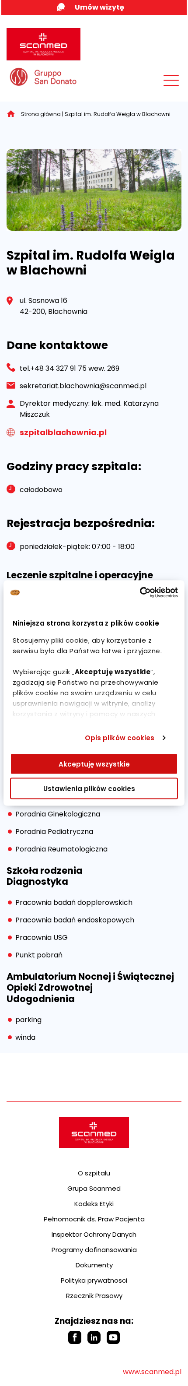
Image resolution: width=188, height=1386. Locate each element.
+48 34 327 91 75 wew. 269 (74, 368)
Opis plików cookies (120, 737)
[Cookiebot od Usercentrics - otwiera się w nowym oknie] (139, 592)
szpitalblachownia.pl (63, 432)
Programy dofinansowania (94, 1249)
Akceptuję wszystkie (94, 763)
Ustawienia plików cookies (89, 788)
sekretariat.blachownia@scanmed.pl (83, 386)
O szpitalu (94, 1173)
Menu (152, 82)
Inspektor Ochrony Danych (94, 1234)
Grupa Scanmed (94, 1188)
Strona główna (41, 114)
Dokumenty (94, 1265)
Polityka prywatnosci (94, 1280)
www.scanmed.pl (152, 1372)
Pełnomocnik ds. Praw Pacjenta (94, 1219)
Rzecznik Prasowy (94, 1295)
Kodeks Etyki (94, 1203)
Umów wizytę (99, 7)
